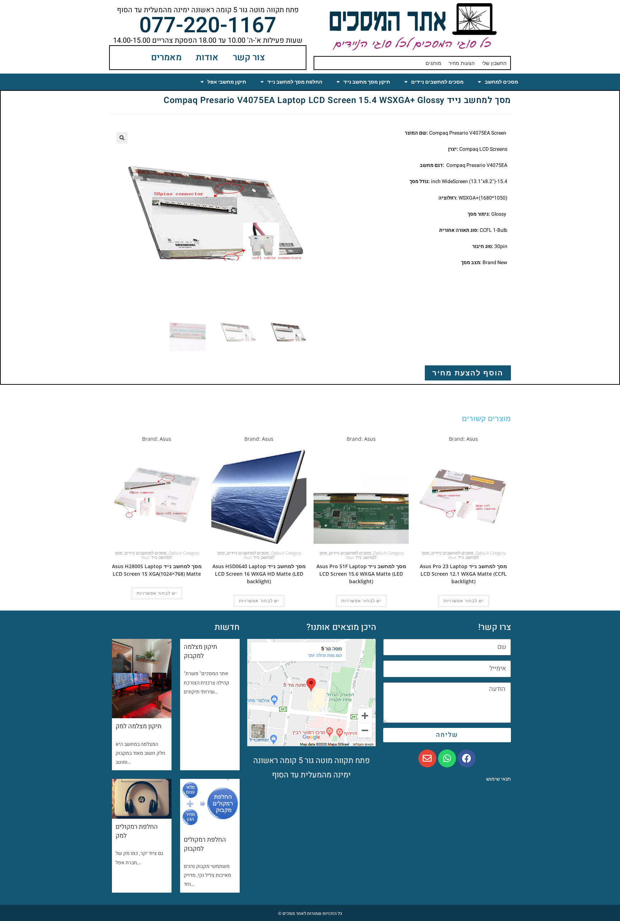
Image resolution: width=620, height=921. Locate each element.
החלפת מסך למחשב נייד (294, 82)
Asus (472, 438)
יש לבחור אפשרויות (463, 600)
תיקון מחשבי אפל (226, 82)
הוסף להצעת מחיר (467, 373)
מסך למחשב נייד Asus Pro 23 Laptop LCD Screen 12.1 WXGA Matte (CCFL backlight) (463, 574)
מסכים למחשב (501, 82)
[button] (122, 138)
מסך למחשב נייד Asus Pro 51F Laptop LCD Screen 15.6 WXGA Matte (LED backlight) (361, 574)
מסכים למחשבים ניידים (437, 82)
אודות (207, 57)
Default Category (490, 553)
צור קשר (249, 57)
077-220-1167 (207, 25)
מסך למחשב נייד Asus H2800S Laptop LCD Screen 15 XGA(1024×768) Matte (157, 570)
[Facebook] (467, 758)
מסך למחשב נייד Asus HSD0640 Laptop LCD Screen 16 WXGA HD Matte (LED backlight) (259, 574)
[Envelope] (427, 758)
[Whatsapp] (447, 758)
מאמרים (166, 57)
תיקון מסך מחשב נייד (366, 82)
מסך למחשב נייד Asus (450, 555)
